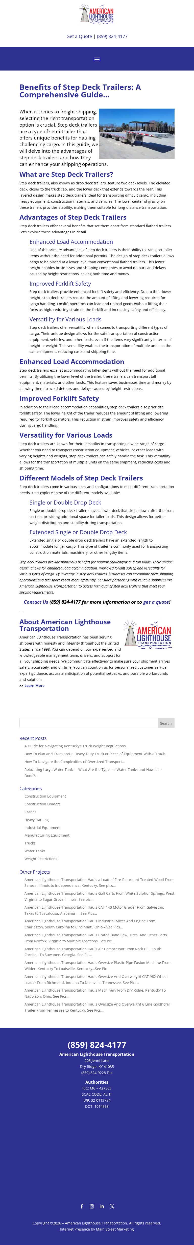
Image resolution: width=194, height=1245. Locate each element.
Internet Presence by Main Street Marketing (97, 1229)
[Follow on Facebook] (82, 1206)
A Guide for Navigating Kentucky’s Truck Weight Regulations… (77, 745)
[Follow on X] (112, 1206)
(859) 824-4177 (112, 36)
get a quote (156, 602)
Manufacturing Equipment (47, 835)
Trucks (30, 843)
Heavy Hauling (37, 819)
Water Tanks (35, 851)
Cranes (30, 811)
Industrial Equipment (43, 827)
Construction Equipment (45, 796)
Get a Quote (79, 36)
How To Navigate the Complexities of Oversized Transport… (75, 761)
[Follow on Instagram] (92, 1206)
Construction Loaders (43, 804)
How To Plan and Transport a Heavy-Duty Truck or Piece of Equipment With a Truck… (96, 753)
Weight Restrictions (41, 858)
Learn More (34, 685)
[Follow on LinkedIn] (102, 1206)
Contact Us (36, 602)
